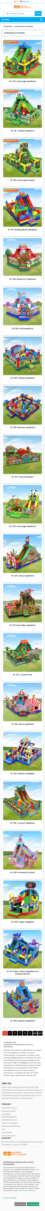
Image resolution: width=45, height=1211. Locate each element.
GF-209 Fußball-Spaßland (22, 378)
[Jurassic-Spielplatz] (22, 801)
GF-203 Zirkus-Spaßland (22, 576)
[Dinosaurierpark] (22, 455)
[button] (41, 19)
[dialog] (22, 1179)
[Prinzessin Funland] (22, 850)
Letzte (40, 1033)
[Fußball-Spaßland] (22, 108)
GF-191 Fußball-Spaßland (22, 131)
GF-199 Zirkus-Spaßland (22, 724)
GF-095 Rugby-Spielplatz (22, 922)
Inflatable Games (9, 1108)
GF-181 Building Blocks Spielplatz (22, 229)
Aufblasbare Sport (9, 1120)
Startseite (7, 26)
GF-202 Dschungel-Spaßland (22, 526)
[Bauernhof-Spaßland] (22, 257)
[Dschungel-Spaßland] (22, 59)
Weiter (35, 1033)
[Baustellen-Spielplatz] (22, 603)
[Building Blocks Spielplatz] (22, 207)
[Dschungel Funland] (22, 158)
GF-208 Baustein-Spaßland (22, 427)
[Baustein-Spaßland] (22, 405)
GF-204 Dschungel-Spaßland (22, 81)
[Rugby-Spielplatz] (22, 900)
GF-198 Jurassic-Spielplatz (22, 823)
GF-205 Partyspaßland (22, 328)
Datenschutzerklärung (27, 1190)
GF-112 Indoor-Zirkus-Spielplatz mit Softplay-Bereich (22, 972)
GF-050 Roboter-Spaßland (22, 1021)
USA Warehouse (8, 1135)
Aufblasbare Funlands (24, 26)
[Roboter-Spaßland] (22, 998)
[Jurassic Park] (22, 652)
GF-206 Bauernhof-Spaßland (22, 279)
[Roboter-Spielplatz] (22, 751)
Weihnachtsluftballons (11, 1126)
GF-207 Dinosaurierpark (22, 477)
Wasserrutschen (9, 1111)
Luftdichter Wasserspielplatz (9, 1115)
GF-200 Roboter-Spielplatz (22, 773)
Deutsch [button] (26, 1)
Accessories (7, 1132)
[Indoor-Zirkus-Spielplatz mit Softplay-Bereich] (22, 949)
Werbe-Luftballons (10, 1123)
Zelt (3, 1129)
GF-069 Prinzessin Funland (22, 872)
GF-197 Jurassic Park (22, 674)
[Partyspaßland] (22, 306)
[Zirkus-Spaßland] (22, 553)
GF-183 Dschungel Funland (22, 180)
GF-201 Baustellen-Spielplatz (22, 625)
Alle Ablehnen (20, 1204)
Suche (38, 13)
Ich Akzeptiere (32, 1204)
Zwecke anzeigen (10, 1198)
